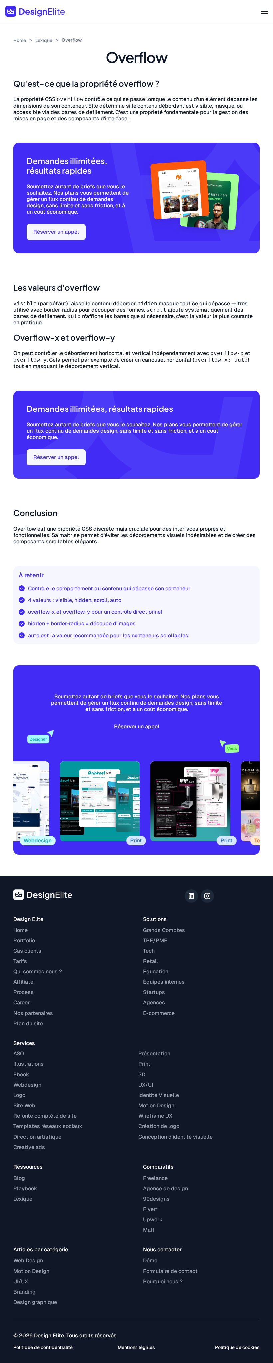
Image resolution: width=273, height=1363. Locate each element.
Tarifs (20, 961)
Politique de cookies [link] (237, 1347)
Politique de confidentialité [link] (43, 1347)
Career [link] (21, 1002)
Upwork (153, 1219)
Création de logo (158, 1126)
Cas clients (27, 951)
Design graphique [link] (35, 1302)
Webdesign (27, 1084)
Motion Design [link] (31, 1271)
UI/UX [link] (20, 1281)
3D (141, 1074)
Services (24, 1043)
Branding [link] (24, 1291)
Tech (149, 950)
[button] (262, 11)
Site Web (24, 1105)
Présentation (154, 1053)
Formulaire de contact (170, 1271)
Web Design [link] (28, 1260)
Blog (19, 1178)
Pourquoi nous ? (163, 1281)
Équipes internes (164, 981)
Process (23, 992)
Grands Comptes (164, 930)
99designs (156, 1198)
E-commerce (159, 1013)
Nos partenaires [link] (33, 1013)
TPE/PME (155, 940)
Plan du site (28, 1023)
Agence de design (165, 1188)
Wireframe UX (155, 1115)
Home (19, 40)
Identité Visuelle (158, 1095)
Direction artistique (37, 1136)
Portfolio (24, 940)
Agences (154, 1002)
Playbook (25, 1188)
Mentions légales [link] (136, 1347)
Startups (154, 992)
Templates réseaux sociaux (47, 1126)
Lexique (43, 40)
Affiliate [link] (23, 982)
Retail (150, 961)
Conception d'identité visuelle (175, 1136)
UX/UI (145, 1084)
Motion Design (156, 1105)
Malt (149, 1230)
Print (144, 1063)
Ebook (21, 1074)
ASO (18, 1053)
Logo (19, 1095)
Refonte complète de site (45, 1115)
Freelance (155, 1178)
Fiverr (150, 1209)
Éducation (155, 971)
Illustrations (28, 1063)
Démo (150, 1260)
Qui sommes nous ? (37, 971)
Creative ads (29, 1147)
